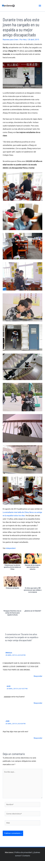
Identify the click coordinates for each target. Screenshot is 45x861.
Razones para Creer (10, 39)
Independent (11, 548)
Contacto (26, 856)
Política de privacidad (23, 852)
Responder (38, 676)
